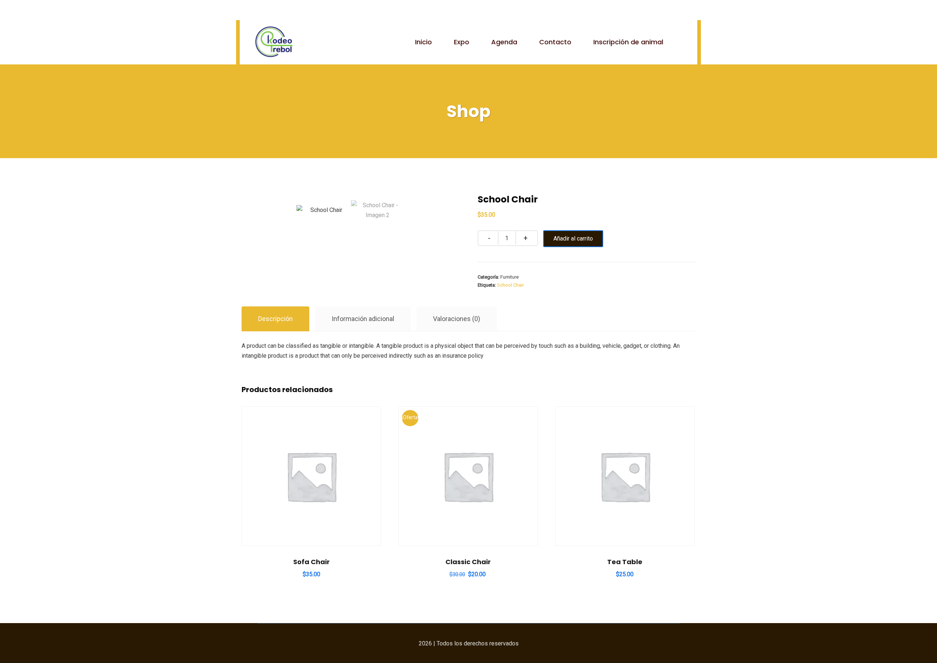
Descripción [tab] (275, 319)
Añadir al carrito (573, 238)
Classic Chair (468, 561)
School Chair (510, 285)
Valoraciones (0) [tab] (456, 319)
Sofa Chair (311, 561)
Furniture (509, 277)
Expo (461, 41)
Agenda (504, 41)
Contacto (555, 41)
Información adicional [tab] (363, 319)
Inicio (423, 41)
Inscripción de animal (628, 41)
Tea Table (624, 561)
